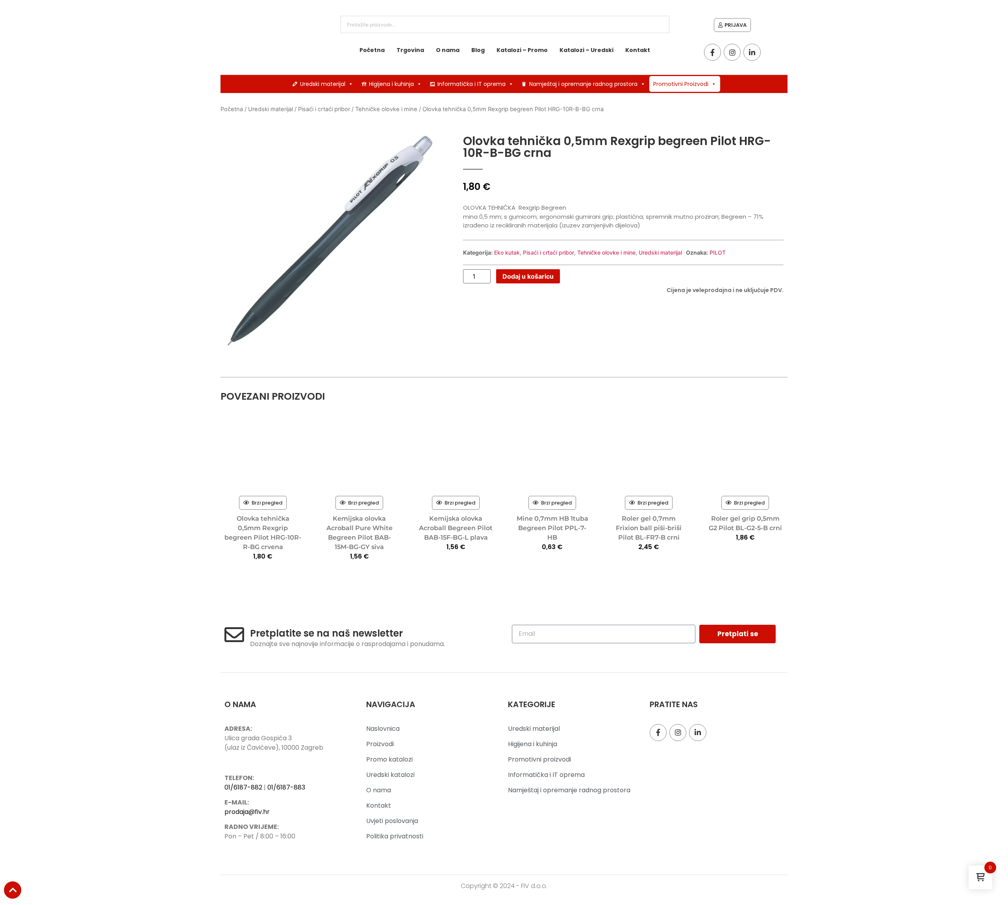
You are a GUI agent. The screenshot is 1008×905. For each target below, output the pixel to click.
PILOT (718, 252)
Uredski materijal (322, 84)
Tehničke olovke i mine (386, 109)
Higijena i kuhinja (391, 84)
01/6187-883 (286, 787)
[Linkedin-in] (751, 52)
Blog (478, 50)
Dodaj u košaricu (528, 276)
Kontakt (637, 50)
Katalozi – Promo (522, 50)
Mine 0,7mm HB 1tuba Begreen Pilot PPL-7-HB (552, 528)
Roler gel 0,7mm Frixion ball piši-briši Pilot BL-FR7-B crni (649, 528)
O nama (448, 50)
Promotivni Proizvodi (680, 84)
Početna (372, 50)
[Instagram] (732, 52)
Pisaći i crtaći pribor (324, 109)
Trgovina (410, 50)
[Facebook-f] (712, 52)
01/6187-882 (243, 787)
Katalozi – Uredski (586, 50)
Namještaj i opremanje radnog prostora (583, 84)
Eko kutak (507, 252)
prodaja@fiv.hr (247, 811)
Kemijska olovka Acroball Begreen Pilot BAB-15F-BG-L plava (456, 528)
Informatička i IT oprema (471, 84)
